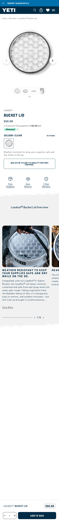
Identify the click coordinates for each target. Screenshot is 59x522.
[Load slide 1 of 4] (17, 91)
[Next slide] (52, 60)
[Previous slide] (6, 60)
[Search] (34, 10)
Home (4, 18)
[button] (53, 10)
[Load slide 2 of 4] (25, 91)
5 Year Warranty (46, 185)
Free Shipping (10, 185)
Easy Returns (28, 185)
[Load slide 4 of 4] (42, 91)
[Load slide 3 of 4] (33, 91)
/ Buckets (12, 18)
